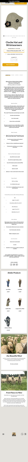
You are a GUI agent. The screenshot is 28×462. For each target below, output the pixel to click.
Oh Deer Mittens (8, 327)
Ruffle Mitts (8, 308)
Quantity (14, 57)
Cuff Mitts (20, 289)
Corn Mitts (8, 289)
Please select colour (14, 48)
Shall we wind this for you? (15, 54)
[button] (10, 64)
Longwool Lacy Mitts (20, 308)
